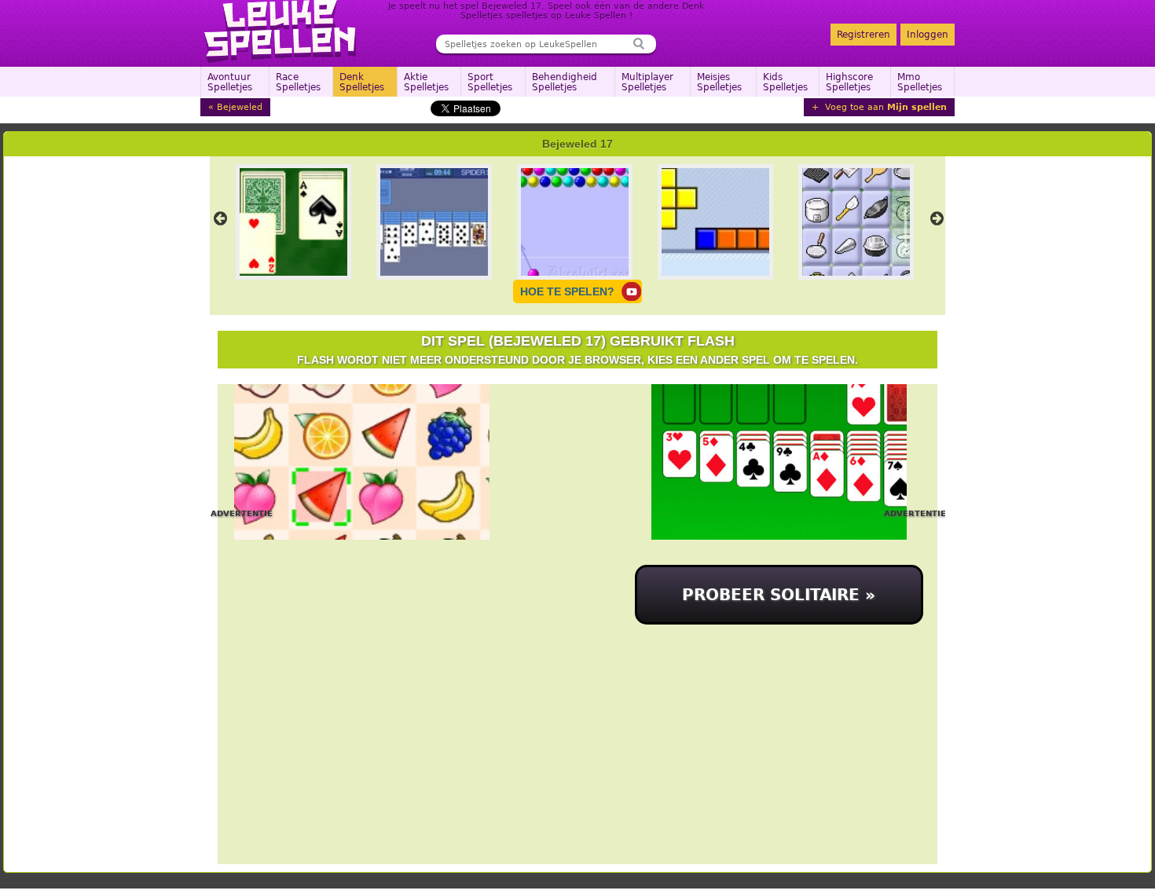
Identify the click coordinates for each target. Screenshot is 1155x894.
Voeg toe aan (884, 107)
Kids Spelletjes (785, 82)
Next (936, 218)
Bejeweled (239, 107)
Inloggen (927, 34)
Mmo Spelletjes (919, 82)
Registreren (863, 34)
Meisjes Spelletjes (719, 82)
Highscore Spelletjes (849, 82)
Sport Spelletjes (490, 82)
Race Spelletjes (298, 82)
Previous (220, 218)
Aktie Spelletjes (426, 82)
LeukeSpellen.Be (280, 31)
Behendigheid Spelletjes (564, 82)
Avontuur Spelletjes (229, 82)
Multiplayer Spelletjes (647, 82)
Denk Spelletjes (361, 82)
